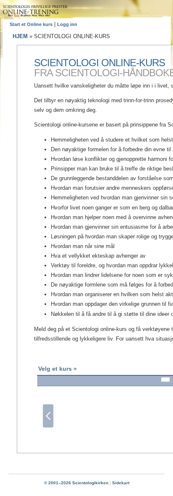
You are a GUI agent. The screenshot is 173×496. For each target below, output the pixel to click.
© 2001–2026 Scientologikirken (76, 482)
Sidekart (120, 482)
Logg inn (67, 24)
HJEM (20, 36)
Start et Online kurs (31, 24)
